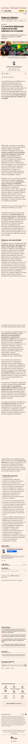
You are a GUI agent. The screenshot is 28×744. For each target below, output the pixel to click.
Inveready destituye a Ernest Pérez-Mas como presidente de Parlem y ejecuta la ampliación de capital (13, 640)
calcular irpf (5, 688)
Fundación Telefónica (14, 571)
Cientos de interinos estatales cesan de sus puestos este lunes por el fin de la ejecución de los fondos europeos (13, 655)
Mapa (17, 731)
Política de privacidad (7, 731)
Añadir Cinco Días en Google (9, 77)
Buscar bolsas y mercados (7, 661)
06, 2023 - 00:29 (15, 68)
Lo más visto (4, 651)
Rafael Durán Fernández (14, 66)
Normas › (25, 564)
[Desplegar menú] (2, 10)
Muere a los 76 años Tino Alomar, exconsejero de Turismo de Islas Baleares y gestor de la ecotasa (13, 635)
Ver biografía (10, 551)
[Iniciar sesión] (26, 10)
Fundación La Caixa (5, 571)
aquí (21, 580)
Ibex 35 (3, 8)
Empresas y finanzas (9, 17)
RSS (19, 731)
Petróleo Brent (23, 8)
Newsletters (23, 731)
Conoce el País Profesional (14, 703)
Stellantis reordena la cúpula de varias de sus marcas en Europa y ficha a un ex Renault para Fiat (13, 645)
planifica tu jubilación (5, 693)
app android (22, 698)
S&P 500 (12, 8)
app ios (14, 698)
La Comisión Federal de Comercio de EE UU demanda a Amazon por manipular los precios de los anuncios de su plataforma (13, 631)
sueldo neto (22, 688)
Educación (3, 24)
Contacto (4, 730)
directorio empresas (22, 693)
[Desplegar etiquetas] (26, 571)
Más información (4, 577)
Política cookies (13, 730)
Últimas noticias (5, 627)
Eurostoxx (7, 668)
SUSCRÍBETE (21, 10)
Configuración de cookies (20, 730)
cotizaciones (5, 698)
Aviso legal (8, 730)
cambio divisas (14, 693)
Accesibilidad (13, 731)
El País (25, 13)
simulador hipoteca (14, 688)
